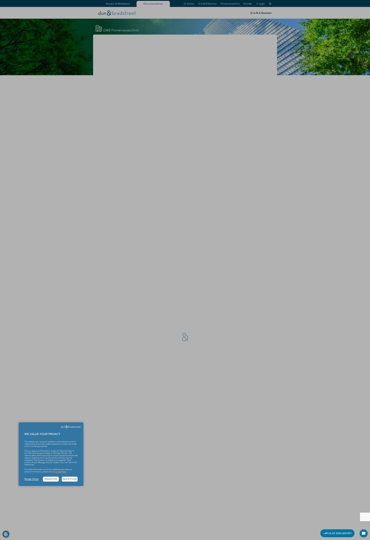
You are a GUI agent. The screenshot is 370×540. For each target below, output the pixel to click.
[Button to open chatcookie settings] (364, 533)
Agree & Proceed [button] (69, 479)
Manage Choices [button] (31, 479)
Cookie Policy (60, 472)
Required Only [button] (51, 479)
